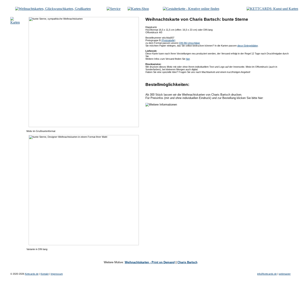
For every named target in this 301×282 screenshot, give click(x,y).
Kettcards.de (32, 274)
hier (188, 59)
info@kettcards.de (267, 274)
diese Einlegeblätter (247, 45)
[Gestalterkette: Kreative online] (191, 9)
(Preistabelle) (168, 40)
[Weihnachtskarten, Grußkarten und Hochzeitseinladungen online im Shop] (138, 9)
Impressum (57, 274)
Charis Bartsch (187, 262)
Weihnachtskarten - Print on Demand (150, 262)
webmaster (285, 274)
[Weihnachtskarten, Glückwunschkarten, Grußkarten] (53, 9)
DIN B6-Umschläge (189, 43)
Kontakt (45, 274)
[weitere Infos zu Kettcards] (114, 9)
